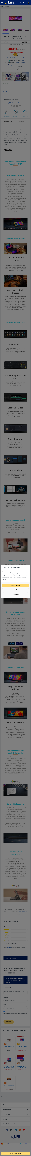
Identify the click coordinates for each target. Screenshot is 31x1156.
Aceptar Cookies (15, 585)
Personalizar (15, 594)
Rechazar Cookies (15, 589)
